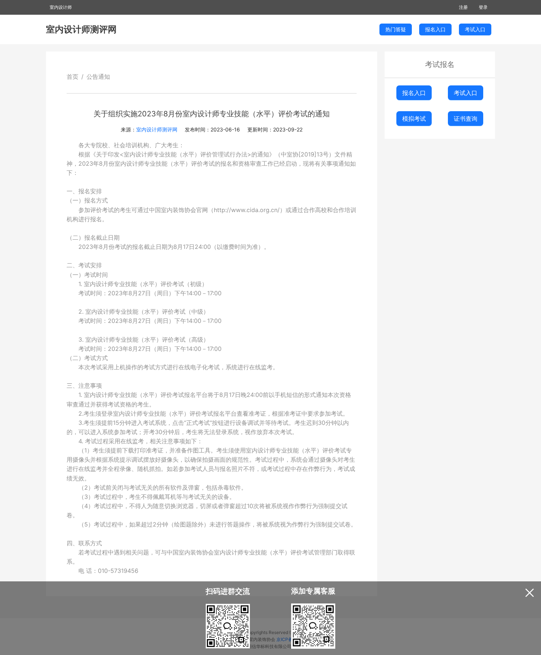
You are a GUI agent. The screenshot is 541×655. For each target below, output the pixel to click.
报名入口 (414, 92)
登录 (483, 7)
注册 (463, 7)
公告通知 (98, 76)
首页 (72, 76)
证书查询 (465, 118)
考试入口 (465, 92)
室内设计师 (61, 7)
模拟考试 (414, 118)
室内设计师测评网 (81, 29)
